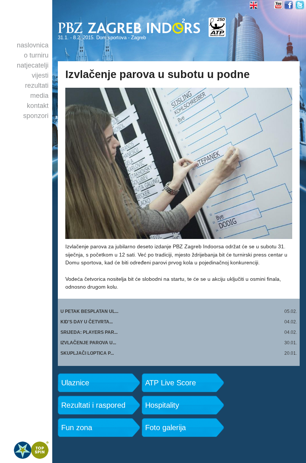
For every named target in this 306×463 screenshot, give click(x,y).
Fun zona (76, 427)
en (254, 5)
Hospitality (162, 405)
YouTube (278, 5)
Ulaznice (75, 382)
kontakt (38, 105)
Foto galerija (165, 427)
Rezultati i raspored (93, 405)
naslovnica (33, 45)
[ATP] (217, 27)
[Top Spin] (31, 450)
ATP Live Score (170, 382)
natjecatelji (33, 65)
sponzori (36, 115)
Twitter (300, 5)
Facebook (289, 5)
